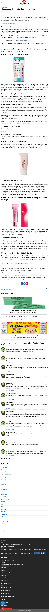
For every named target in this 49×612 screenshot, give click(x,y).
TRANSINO (3, 526)
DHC (2, 482)
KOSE (2, 492)
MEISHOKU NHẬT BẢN (6, 494)
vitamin (28, 35)
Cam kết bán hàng (5, 593)
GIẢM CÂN (3, 487)
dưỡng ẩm (8, 115)
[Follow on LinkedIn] (44, 553)
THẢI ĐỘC (3, 516)
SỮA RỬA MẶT (4, 511)
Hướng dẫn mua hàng (6, 587)
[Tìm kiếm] (47, 2)
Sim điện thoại (4, 509)
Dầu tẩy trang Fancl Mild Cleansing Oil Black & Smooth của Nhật (15, 40)
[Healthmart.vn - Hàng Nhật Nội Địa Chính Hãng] (24, 2)
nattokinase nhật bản (5, 572)
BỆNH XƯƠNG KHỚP (5, 467)
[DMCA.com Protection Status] (5, 566)
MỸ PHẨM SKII (4, 496)
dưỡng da (32, 288)
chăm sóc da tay (23, 288)
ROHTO (2, 504)
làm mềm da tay (5, 289)
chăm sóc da (17, 288)
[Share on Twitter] (24, 283)
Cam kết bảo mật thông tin (7, 596)
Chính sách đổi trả (5, 590)
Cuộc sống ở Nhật (5, 477)
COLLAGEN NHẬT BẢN (6, 474)
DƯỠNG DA (5, 7)
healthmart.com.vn (5, 577)
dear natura (3, 575)
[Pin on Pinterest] (27, 283)
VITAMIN (3, 531)
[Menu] (1, 2)
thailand (2, 519)
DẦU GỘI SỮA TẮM (5, 479)
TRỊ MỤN (3, 529)
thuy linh (13, 13)
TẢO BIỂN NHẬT (4, 514)
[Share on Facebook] (22, 283)
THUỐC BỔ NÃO (4, 521)
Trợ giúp (3, 599)
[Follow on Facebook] (35, 553)
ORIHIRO (3, 501)
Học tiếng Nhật (4, 489)
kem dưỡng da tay (9, 144)
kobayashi (3, 570)
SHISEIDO (3, 506)
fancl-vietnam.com (5, 580)
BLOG (2, 7)
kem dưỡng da (39, 288)
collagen (38, 35)
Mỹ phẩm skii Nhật (5, 499)
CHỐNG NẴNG (4, 472)
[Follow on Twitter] (39, 553)
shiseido (10, 289)
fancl (36, 288)
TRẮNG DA (3, 524)
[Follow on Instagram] (37, 553)
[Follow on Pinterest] (42, 553)
